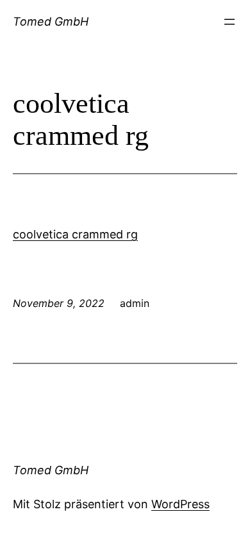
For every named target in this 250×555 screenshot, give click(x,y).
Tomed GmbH (50, 21)
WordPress (180, 504)
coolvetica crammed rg (75, 234)
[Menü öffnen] (229, 21)
